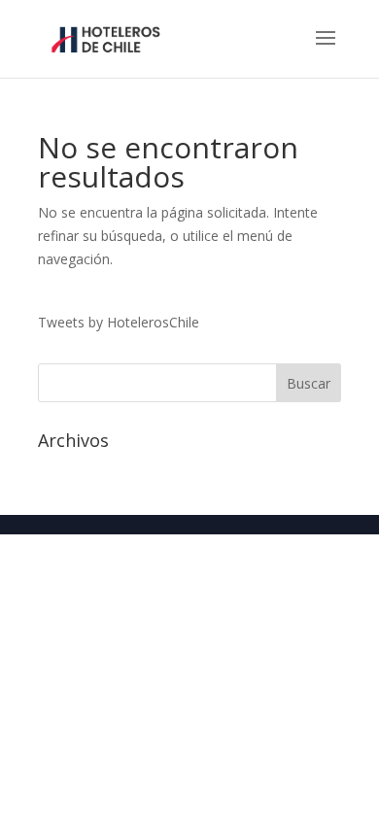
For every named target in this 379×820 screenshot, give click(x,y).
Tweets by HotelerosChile (118, 322)
